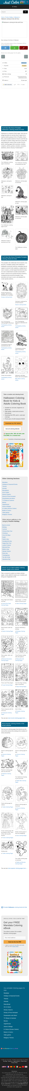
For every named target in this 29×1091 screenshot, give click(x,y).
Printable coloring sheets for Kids (15, 907)
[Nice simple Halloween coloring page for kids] (21, 214)
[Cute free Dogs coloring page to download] (21, 680)
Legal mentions (16, 1061)
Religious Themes (7, 514)
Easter (4, 537)
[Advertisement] (14, 105)
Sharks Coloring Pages (7, 631)
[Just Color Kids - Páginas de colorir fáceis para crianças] (14, 1066)
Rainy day (5, 553)
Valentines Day (6, 559)
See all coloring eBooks (12, 429)
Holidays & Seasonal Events (9, 484)
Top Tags (5, 1061)
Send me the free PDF (14, 942)
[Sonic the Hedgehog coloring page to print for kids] (21, 829)
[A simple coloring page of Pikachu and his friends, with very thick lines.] (7, 767)
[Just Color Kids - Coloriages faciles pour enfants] (8, 1066)
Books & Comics (6, 510)
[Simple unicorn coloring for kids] (21, 748)
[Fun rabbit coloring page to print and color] (21, 856)
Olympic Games (6, 551)
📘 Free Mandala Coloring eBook (9, 1048)
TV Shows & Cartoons (8, 500)
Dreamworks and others (8, 498)
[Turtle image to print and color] (7, 801)
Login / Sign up (24, 2)
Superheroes (5, 504)
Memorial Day (6, 547)
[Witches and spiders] (7, 178)
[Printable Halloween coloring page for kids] (7, 222)
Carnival (4, 529)
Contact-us (10, 1061)
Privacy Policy (15, 946)
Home (2, 17)
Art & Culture (5, 492)
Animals (4, 488)
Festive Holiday (9, 17)
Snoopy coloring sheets (6, 297)
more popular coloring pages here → (17, 868)
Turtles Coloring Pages (7, 807)
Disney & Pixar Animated (8, 496)
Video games (5, 512)
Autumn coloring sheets (20, 304)
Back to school (6, 525)
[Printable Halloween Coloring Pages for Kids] (2, 907)
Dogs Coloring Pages (21, 686)
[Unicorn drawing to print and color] (21, 802)
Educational (5, 490)
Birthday (4, 527)
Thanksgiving (5, 555)
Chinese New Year (7, 531)
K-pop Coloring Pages (7, 685)
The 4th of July (6, 557)
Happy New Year (6, 543)
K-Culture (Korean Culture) (9, 508)
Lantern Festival (6, 545)
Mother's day (5, 549)
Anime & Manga (6, 506)
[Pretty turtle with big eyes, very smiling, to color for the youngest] (7, 849)
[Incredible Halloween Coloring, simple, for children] (21, 199)
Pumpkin (24, 65)
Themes (4, 486)
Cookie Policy (24, 1061)
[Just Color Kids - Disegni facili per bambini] (17, 1066)
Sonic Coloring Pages (21, 835)
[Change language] (27, 2)
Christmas (5, 533)
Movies (4, 502)
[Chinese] (23, 1066)
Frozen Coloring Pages (7, 837)
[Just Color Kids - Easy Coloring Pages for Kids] (4, 1066)
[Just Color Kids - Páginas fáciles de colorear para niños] (11, 1066)
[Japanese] (26, 1066)
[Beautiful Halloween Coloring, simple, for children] (7, 160)
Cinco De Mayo (6, 535)
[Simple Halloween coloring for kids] (21, 160)
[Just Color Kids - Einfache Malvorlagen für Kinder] (20, 1066)
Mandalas (5, 482)
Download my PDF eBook (13, 423)
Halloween (16, 17)
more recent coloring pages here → (17, 718)
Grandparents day (7, 541)
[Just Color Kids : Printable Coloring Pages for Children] (13, 2)
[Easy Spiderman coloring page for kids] (21, 774)
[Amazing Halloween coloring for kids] (7, 193)
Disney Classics (6, 494)
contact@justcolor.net (22, 1083)
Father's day (5, 539)
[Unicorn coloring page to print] (7, 748)
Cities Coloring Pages (21, 603)
